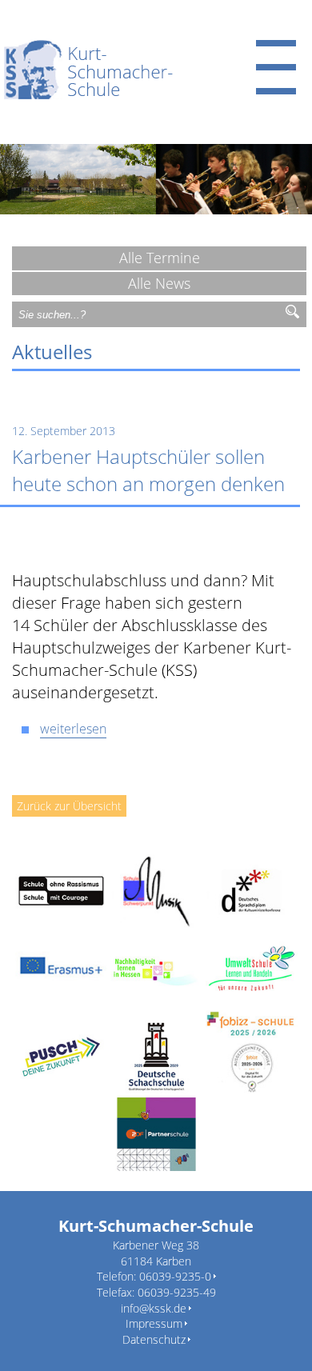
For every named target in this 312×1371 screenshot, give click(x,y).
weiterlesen (73, 728)
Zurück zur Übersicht (69, 805)
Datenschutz (154, 1339)
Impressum (154, 1323)
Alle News (159, 283)
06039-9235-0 (175, 1276)
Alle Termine (159, 257)
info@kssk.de (153, 1308)
